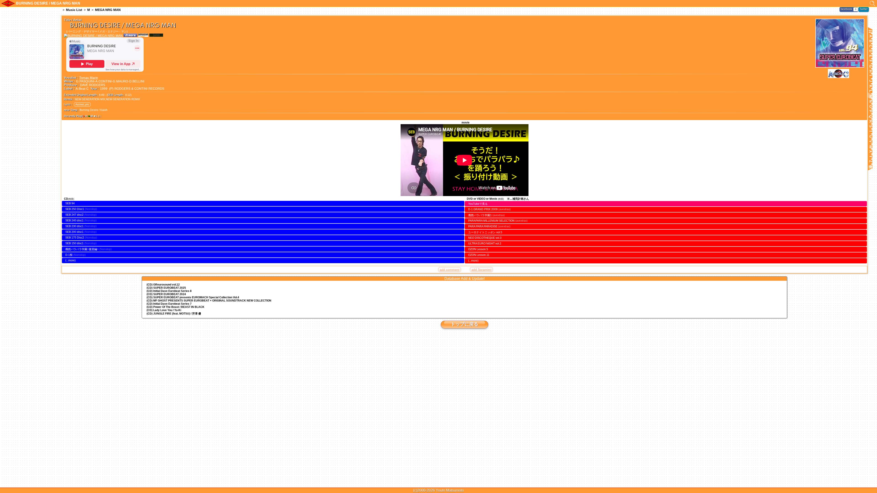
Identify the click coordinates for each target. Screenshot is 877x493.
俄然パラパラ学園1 (486, 215)
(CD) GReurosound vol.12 (163, 284)
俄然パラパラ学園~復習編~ (82, 249)
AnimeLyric (82, 104)
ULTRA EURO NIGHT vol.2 (484, 243)
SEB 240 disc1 (74, 220)
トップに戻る (464, 324)
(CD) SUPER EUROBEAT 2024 (166, 294)
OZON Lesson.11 (478, 255)
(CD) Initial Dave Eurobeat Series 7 (169, 303)
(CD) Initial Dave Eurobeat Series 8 (169, 291)
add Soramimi (481, 269)
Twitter (864, 9)
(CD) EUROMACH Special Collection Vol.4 (193, 297)
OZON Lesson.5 (478, 249)
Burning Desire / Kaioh (93, 110)
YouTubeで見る (478, 203)
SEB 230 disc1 (74, 226)
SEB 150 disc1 (74, 243)
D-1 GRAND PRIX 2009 (489, 209)
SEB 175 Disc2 (74, 237)
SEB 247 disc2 (74, 214)
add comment (450, 269)
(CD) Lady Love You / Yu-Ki (164, 310)
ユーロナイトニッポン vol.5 (485, 232)
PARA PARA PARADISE (489, 226)
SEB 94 (70, 203)
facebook (846, 9)
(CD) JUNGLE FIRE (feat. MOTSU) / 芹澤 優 (174, 313)
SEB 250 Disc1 (74, 209)
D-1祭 (69, 255)
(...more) (70, 260)
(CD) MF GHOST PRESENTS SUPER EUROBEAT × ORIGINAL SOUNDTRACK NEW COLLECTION (209, 300)
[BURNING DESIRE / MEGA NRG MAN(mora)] (130, 35)
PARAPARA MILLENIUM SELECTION (498, 220)
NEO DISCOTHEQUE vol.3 (485, 237)
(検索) (71, 199)
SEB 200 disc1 (74, 231)
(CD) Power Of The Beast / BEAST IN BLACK (175, 307)
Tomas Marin (88, 77)
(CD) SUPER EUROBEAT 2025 (166, 287)
